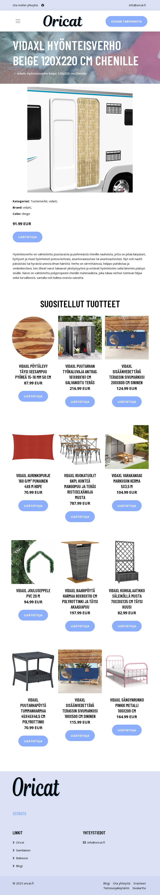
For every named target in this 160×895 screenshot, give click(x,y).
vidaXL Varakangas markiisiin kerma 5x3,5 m (127, 481)
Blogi (19, 866)
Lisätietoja (27, 237)
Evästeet (139, 883)
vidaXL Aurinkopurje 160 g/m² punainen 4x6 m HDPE (33, 481)
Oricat (20, 842)
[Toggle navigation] (18, 21)
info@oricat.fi (137, 5)
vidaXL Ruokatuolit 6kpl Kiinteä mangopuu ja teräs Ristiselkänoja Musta (80, 486)
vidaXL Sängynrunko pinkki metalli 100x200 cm (127, 705)
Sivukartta (139, 888)
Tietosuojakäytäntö (116, 888)
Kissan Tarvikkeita (126, 21)
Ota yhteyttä (121, 883)
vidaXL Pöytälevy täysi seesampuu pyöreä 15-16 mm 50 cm (33, 371)
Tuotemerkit (39, 201)
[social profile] (43, 5)
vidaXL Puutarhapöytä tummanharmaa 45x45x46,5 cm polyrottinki (33, 710)
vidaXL (53, 201)
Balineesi (22, 858)
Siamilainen (23, 850)
